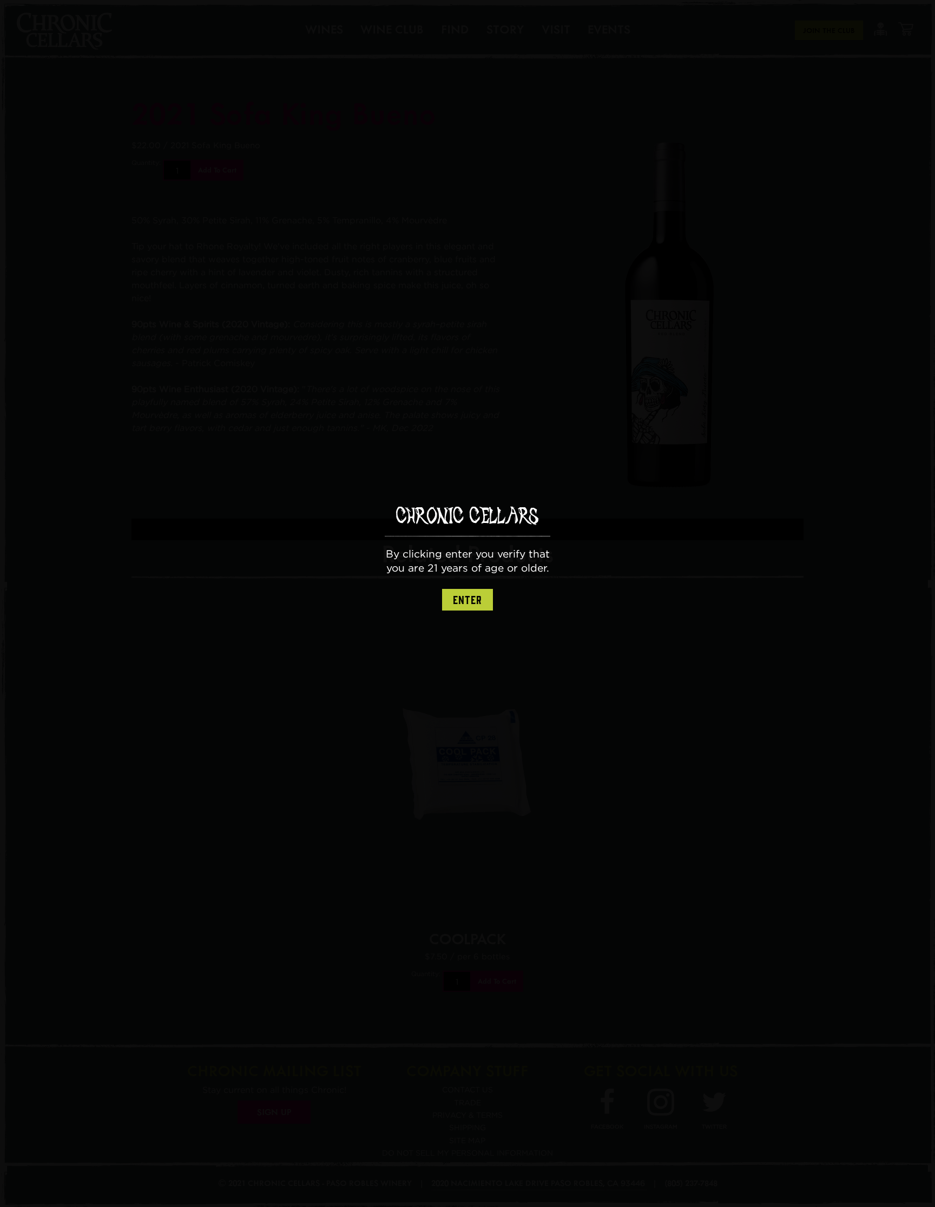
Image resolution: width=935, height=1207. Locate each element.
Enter (467, 600)
